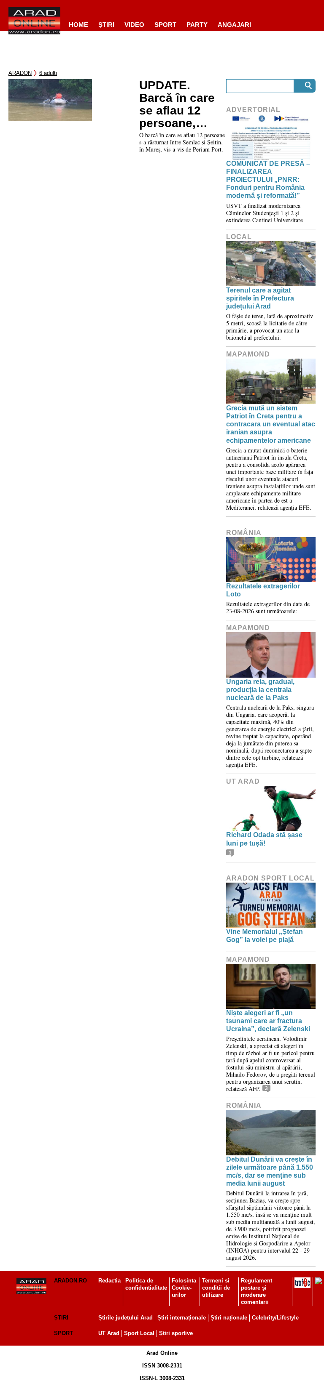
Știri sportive (176, 1333)
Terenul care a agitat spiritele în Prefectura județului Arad (260, 298)
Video (134, 24)
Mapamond (248, 354)
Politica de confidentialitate (146, 1284)
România (244, 532)
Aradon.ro (70, 1280)
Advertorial (253, 109)
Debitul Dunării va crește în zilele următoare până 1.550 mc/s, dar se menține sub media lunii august (269, 1171)
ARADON (20, 73)
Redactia (109, 1280)
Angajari (234, 24)
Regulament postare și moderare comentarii (256, 1291)
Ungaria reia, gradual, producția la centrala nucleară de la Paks (260, 689)
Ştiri (106, 24)
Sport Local (139, 1333)
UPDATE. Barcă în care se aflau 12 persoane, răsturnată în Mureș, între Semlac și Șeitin (177, 104)
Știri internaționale (181, 1317)
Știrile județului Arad (125, 1317)
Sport (165, 24)
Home (78, 24)
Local (239, 236)
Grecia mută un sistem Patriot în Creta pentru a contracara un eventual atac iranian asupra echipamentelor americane (270, 424)
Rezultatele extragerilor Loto (263, 590)
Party (197, 24)
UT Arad (243, 781)
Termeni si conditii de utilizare (216, 1287)
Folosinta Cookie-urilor (184, 1287)
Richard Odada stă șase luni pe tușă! (264, 838)
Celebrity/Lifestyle (275, 1317)
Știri (61, 1317)
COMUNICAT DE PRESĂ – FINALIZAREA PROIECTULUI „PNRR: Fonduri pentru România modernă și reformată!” (268, 180)
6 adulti (48, 73)
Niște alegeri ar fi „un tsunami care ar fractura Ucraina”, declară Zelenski (268, 1020)
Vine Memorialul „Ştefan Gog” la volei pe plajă (264, 935)
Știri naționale (229, 1317)
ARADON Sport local (270, 878)
